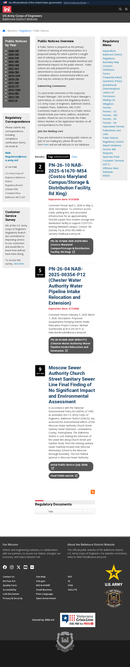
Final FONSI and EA (62, 475)
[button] (77, 2)
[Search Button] (119, 9)
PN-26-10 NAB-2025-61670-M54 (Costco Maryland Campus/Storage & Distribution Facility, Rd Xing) (70, 179)
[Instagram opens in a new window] (12, 567)
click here (19, 263)
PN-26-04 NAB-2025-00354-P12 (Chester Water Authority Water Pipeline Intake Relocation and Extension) (67, 286)
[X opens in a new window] (19, 567)
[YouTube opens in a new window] (25, 567)
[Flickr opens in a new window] (32, 567)
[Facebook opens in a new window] (5, 567)
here (46, 144)
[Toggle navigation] (124, 9)
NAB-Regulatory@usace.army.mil (16, 156)
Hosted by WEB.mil (43, 619)
